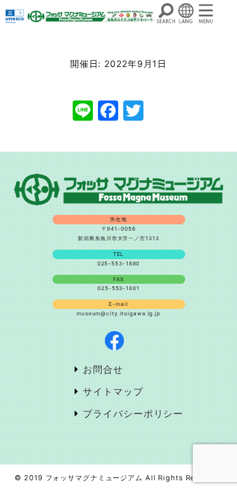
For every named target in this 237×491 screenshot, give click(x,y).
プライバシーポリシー (133, 414)
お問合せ (103, 369)
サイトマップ (113, 391)
